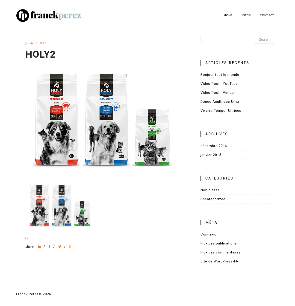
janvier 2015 (211, 155)
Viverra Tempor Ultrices (221, 111)
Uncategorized (213, 199)
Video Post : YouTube (219, 84)
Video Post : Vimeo (217, 93)
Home (228, 15)
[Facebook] (50, 246)
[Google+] (71, 246)
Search (264, 39)
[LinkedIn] (39, 246)
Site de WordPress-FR (220, 261)
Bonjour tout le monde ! (221, 75)
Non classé (210, 190)
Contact (267, 15)
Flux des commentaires (221, 252)
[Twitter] (60, 246)
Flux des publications (219, 243)
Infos (246, 15)
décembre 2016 (214, 146)
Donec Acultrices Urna (220, 102)
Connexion (210, 234)
